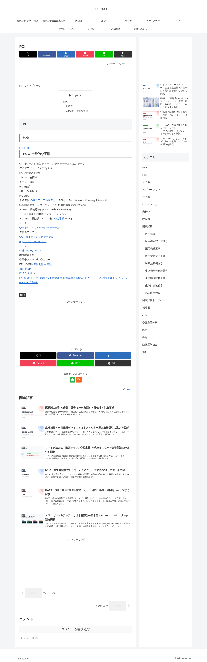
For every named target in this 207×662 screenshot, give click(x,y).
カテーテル (53, 227)
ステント (24, 246)
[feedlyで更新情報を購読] (72, 380)
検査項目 (57, 278)
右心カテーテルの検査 (95, 278)
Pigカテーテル (27, 241)
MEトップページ (28, 282)
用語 (21, 268)
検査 (70, 106)
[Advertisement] (75, 73)
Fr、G (22, 278)
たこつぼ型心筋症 (41, 278)
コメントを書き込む (75, 629)
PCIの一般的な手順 (78, 111)
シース (23, 223)
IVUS (38, 250)
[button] (123, 54)
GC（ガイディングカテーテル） (37, 236)
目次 (71, 95)
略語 (49, 264)
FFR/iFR (24, 147)
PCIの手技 (58, 218)
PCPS (22, 273)
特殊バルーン (26, 250)
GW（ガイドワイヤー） (32, 227)
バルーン (41, 241)
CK (28, 278)
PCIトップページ (118, 278)
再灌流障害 (69, 278)
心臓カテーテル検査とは (44, 200)
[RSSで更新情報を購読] (79, 380)
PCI (67, 101)
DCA (79, 278)
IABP (28, 268)
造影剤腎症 (39, 264)
